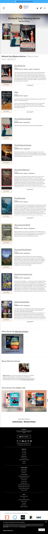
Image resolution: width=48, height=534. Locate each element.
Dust (16, 92)
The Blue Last (19, 198)
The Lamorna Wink (22, 225)
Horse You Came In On (23, 274)
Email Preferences (24, 478)
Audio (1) (31, 69)
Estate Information (24, 506)
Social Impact (24, 458)
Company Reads (24, 474)
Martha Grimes (24, 21)
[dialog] (24, 527)
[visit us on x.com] (20, 441)
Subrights (24, 503)
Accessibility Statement (24, 459)
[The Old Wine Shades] (7, 127)
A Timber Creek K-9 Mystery (36, 408)
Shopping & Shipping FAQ (24, 499)
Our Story (24, 451)
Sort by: (4, 59)
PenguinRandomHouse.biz (24, 476)
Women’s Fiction (30, 422)
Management (24, 456)
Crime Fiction (17, 422)
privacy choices (23, 526)
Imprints (24, 463)
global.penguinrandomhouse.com (24, 443)
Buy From (6, 84)
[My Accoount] (37, 8)
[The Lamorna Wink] (7, 232)
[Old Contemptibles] (7, 309)
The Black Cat (19, 66)
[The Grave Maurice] (7, 177)
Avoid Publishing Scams (24, 488)
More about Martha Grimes (27, 379)
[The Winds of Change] (7, 152)
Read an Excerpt (7, 188)
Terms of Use (24, 479)
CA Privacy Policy (23, 483)
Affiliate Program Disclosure (24, 486)
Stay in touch (24, 436)
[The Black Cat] (7, 73)
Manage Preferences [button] (8, 530)
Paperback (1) (36, 69)
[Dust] (7, 100)
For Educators (24, 501)
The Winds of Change (22, 145)
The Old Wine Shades (22, 119)
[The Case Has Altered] (7, 257)
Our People (24, 452)
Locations (24, 454)
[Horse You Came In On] (7, 282)
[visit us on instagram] (31, 441)
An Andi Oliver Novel (12, 351)
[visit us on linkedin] (25, 441)
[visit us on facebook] (17, 441)
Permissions (23, 505)
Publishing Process (24, 496)
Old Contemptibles (21, 302)
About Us (24, 449)
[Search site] (44, 8)
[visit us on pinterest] (28, 441)
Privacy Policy (24, 481)
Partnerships (24, 469)
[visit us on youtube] (23, 441)
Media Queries (24, 471)
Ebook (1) (26, 69)
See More (29, 85)
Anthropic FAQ (24, 490)
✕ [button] (46, 522)
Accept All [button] (41, 529)
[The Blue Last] (7, 205)
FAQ (24, 498)
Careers (24, 461)
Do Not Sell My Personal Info (24, 485)
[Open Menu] (4, 8)
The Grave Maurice (22, 170)
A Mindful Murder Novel (12, 408)
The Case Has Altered (22, 249)
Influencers (24, 472)
